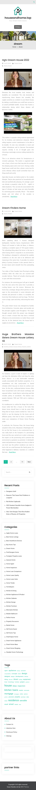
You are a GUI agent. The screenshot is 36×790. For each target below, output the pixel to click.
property (17, 697)
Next (29, 462)
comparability (7, 673)
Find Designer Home (12, 552)
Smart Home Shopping (13, 648)
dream (5, 66)
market (21, 690)
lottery (19, 346)
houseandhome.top (18, 18)
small (6, 704)
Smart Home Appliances (13, 640)
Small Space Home (12, 637)
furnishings (11, 682)
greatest (27, 682)
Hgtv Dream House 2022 (15, 60)
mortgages (16, 694)
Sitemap (8, 736)
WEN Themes (25, 787)
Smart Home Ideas (12, 644)
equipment (27, 679)
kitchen (8, 690)
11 (22, 462)
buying (18, 670)
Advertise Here (10, 728)
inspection (21, 686)
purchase (23, 697)
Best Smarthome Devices (14, 541)
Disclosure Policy (11, 732)
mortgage (8, 694)
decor (19, 673)
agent (6, 670)
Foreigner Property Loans (14, 556)
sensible (23, 700)
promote (11, 697)
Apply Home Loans (12, 533)
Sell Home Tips (11, 633)
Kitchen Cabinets (11, 598)
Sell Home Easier (11, 629)
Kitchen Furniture (11, 606)
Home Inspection (11, 567)
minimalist (26, 690)
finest (5, 682)
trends (16, 704)
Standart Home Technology (14, 652)
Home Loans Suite (12, 579)
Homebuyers (10, 587)
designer (7, 676)
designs (13, 676)
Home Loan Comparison (13, 571)
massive (24, 346)
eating (20, 679)
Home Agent (10, 564)
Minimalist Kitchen (12, 610)
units (20, 704)
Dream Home (18, 63)
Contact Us (9, 724)
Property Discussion (12, 621)
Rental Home (10, 625)
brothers (6, 346)
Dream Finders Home (14, 207)
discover (11, 679)
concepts (14, 673)
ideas (15, 686)
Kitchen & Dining (11, 591)
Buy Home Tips (11, 544)
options (26, 694)
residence (13, 700)
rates (27, 697)
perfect (6, 697)
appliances (12, 670)
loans (15, 690)
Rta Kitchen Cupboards (13, 501)
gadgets (22, 682)
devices (26, 676)
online (21, 694)
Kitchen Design (11, 602)
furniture (17, 682)
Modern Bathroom (11, 614)
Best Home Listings (12, 537)
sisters (29, 346)
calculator (23, 670)
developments (20, 676)
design (24, 673)
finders (10, 213)
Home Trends (10, 583)
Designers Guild (11, 491)
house (10, 66)
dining (6, 679)
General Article (10, 560)
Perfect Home (10, 617)
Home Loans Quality (12, 575)
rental (5, 700)
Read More (14, 196)
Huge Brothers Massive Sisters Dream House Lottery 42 (18, 337)
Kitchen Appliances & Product (15, 594)
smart (11, 704)
